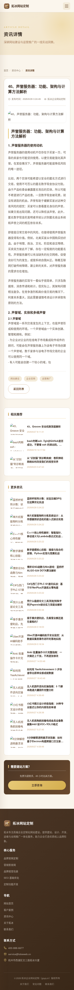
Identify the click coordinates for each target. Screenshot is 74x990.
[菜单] (66, 6)
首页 (6, 70)
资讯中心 (16, 70)
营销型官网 (10, 865)
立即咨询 (37, 785)
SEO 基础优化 (11, 877)
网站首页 (8, 903)
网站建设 (14, 378)
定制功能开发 (11, 884)
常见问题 (37, 984)
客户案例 (8, 910)
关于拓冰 (8, 922)
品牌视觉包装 (11, 871)
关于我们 (24, 984)
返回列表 (18, 389)
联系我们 (8, 929)
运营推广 (46, 378)
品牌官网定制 (11, 858)
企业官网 (30, 378)
